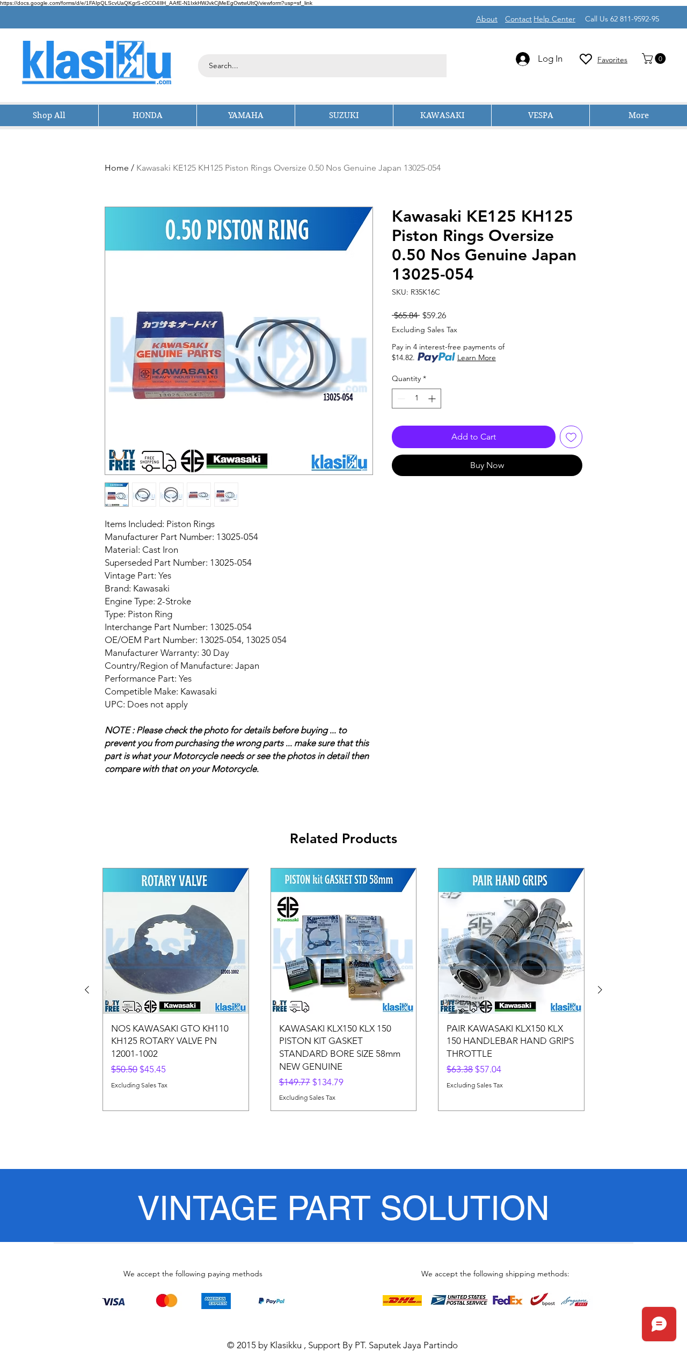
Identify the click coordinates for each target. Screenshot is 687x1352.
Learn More (476, 357)
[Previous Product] (87, 989)
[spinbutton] (416, 398)
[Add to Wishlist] (571, 437)
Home (117, 168)
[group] (343, 989)
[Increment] (433, 398)
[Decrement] (400, 398)
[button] (655, 58)
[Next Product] (600, 989)
